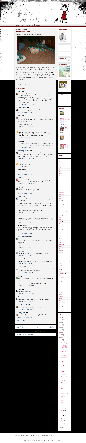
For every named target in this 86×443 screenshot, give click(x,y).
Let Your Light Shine (63, 110)
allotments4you (22, 259)
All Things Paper (63, 134)
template (60, 286)
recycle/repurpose (62, 273)
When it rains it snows (63, 404)
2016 (61, 332)
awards (44, 25)
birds (60, 173)
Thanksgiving (61, 290)
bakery (60, 171)
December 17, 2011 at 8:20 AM (26, 184)
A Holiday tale (63, 365)
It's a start (62, 394)
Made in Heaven (63, 144)
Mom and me (63, 349)
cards (60, 182)
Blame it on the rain (64, 393)
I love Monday (63, 355)
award (60, 167)
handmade (60, 236)
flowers (60, 225)
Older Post (52, 327)
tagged (60, 281)
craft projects (61, 194)
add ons (60, 161)
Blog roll (38, 25)
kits (59, 242)
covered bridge (61, 192)
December (63, 342)
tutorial (60, 296)
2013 (61, 337)
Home (17, 25)
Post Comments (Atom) (39, 331)
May (62, 416)
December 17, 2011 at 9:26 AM (26, 193)
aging (60, 163)
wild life (60, 304)
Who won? (63, 396)
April (62, 418)
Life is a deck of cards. (63, 353)
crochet (60, 200)
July (62, 413)
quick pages (61, 263)
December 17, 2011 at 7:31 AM (25, 174)
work (60, 308)
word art (60, 306)
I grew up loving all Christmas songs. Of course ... (64, 378)
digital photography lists (63, 207)
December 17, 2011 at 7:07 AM (25, 166)
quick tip (60, 265)
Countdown (63, 367)
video (60, 298)
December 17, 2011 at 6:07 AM (26, 158)
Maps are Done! (67, 119)
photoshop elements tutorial (64, 261)
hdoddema (48, 440)
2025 (61, 317)
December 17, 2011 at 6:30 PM (26, 286)
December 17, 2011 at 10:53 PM (26, 301)
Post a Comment (21, 321)
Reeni (19, 289)
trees (60, 294)
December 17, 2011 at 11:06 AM (26, 233)
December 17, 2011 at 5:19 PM (25, 273)
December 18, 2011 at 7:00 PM (26, 309)
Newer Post (19, 327)
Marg (19, 141)
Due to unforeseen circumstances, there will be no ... (64, 347)
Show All (69, 151)
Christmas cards (62, 186)
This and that (63, 371)
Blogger (60, 440)
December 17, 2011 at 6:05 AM (26, 147)
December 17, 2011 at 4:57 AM (26, 138)
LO (59, 248)
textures (60, 288)
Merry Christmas (64, 357)
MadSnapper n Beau (23, 151)
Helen (19, 251)
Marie (20, 92)
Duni (19, 178)
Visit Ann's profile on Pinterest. (64, 54)
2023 (61, 320)
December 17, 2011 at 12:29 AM (26, 104)
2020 (61, 325)
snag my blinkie (61, 277)
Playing (62, 402)
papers (60, 256)
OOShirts (62, 400)
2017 (61, 330)
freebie (60, 227)
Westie (60, 300)
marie (19, 116)
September (63, 410)
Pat (19, 187)
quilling (60, 267)
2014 (61, 335)
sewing (60, 275)
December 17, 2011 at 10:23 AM (26, 213)
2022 (61, 322)
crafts (60, 196)
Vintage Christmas (64, 374)
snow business (63, 391)
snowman (60, 279)
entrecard (60, 221)
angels (60, 165)
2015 (61, 334)
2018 (61, 329)
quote (60, 269)
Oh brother (63, 390)
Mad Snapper (62, 126)
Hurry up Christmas (63, 362)
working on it (63, 351)
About (23, 25)
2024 (61, 319)
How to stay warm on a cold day (64, 369)
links (60, 246)
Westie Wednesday (62, 302)
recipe (60, 271)
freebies (60, 229)
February (63, 421)
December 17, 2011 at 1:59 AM (25, 127)
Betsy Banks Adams (23, 237)
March (62, 420)
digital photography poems (63, 209)
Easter (60, 217)
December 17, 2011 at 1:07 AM (25, 112)
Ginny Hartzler (22, 108)
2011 (61, 340)
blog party (60, 175)
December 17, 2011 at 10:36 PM (26, 294)
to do (60, 292)
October (62, 408)
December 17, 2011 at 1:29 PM (25, 248)
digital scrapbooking (62, 211)
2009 (61, 427)
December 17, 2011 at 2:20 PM (26, 255)
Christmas (61, 184)
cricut (60, 198)
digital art (60, 204)
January (62, 423)
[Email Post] (34, 84)
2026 (61, 315)
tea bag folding (61, 284)
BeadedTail (21, 267)
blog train (60, 177)
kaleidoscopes (61, 240)
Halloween (61, 234)
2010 (61, 425)
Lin (19, 276)
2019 (61, 327)
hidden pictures (61, 238)
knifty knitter (61, 244)
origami (60, 252)
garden (60, 231)
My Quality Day (62, 118)
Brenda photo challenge (63, 179)
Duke (60, 215)
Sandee (20, 197)
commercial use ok (62, 188)
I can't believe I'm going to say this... (64, 385)
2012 (61, 339)
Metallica (66, 111)
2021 (61, 324)
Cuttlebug (60, 202)
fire (59, 223)
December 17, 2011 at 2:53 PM (26, 263)
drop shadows (61, 213)
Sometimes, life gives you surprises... (67, 146)
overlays (60, 254)
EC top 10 (60, 219)
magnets (60, 250)
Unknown (20, 162)
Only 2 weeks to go (64, 388)
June (62, 415)
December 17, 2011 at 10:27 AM (26, 222)
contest (60, 190)
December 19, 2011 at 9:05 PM (26, 317)
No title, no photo (64, 343)
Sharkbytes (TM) (22, 305)
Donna (20, 297)
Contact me (30, 25)
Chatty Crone (21, 313)
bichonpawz (21, 130)
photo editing (61, 259)
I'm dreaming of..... (64, 380)
